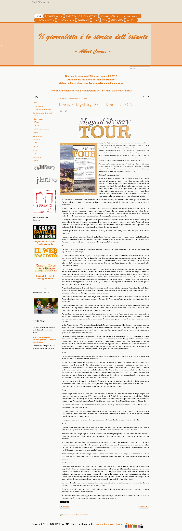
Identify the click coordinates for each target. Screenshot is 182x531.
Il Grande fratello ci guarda (42, 110)
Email (66, 111)
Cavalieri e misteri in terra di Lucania (42, 114)
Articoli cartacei (38, 119)
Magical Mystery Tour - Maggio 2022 (96, 104)
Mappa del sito (134, 524)
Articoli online (37, 136)
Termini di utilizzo (104, 524)
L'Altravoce (37, 125)
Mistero (36, 132)
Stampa (61, 111)
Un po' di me (37, 157)
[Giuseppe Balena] (45, 7)
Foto (34, 154)
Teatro (36, 146)
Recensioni (36, 140)
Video (35, 150)
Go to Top (142, 527)
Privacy (120, 524)
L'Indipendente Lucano (42, 129)
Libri (35, 143)
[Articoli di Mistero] (44, 167)
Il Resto (36, 122)
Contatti (35, 161)
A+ (144, 97)
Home (35, 103)
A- (148, 97)
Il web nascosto (38, 106)
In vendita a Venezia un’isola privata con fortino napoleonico (44, 329)
